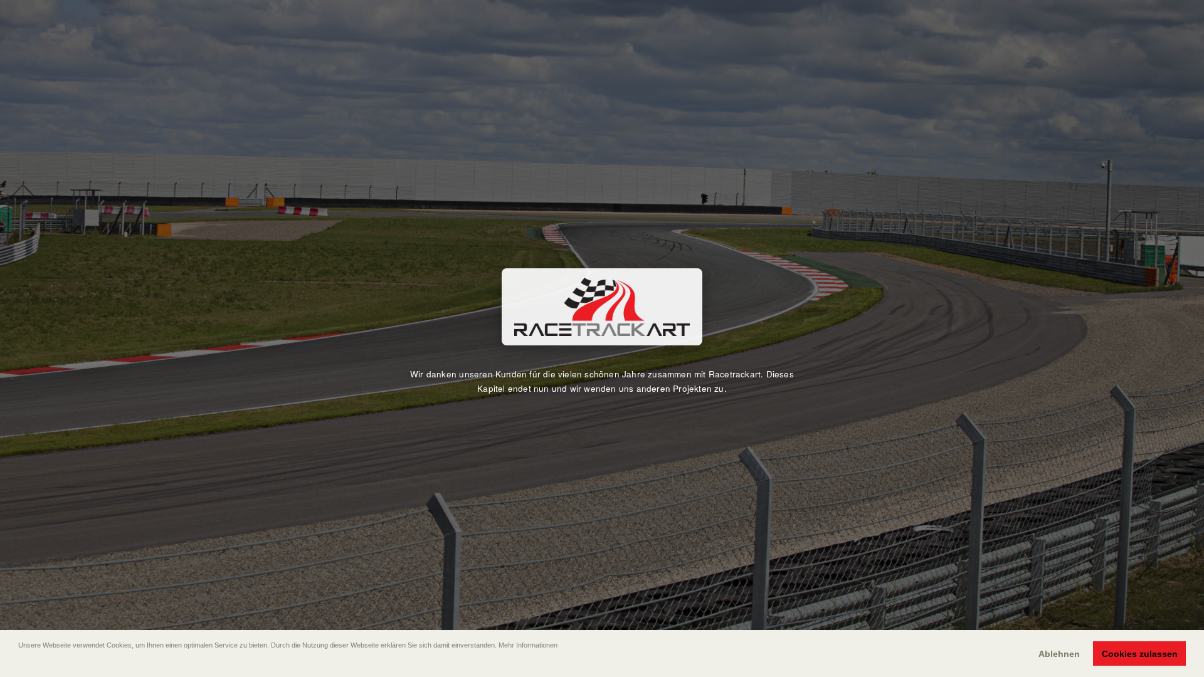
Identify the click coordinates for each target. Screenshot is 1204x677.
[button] (19, 662)
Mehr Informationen (528, 645)
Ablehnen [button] (1059, 654)
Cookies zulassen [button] (1140, 654)
